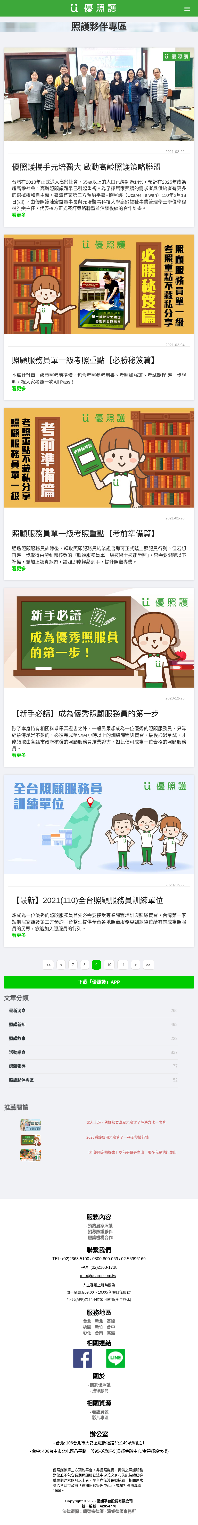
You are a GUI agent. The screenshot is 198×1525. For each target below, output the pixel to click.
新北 (99, 1321)
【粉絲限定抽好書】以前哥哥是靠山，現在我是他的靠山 (131, 1152)
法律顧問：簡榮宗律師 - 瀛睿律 (99, 1511)
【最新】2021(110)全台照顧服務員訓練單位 (87, 900)
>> (148, 965)
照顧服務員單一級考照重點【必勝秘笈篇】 (85, 360)
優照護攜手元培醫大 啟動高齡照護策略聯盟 (86, 167)
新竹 (99, 1327)
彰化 (87, 1333)
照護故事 (17, 1038)
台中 (111, 1327)
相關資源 (99, 1403)
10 (109, 965)
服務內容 (99, 1217)
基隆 (111, 1321)
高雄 (111, 1333)
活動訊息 (17, 1052)
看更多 (19, 215)
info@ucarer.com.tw (98, 1275)
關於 (99, 1376)
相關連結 (99, 1343)
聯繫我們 (99, 1250)
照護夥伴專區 (21, 1080)
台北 (87, 1321)
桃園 (87, 1327)
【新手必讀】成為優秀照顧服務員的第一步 (85, 713)
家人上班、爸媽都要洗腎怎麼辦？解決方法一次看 (126, 1122)
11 (123, 965)
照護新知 (17, 1024)
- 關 (99, 1385)
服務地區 (99, 1312)
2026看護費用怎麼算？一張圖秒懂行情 (117, 1137)
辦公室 (99, 1434)
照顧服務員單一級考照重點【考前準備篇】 (85, 533)
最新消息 (17, 1010)
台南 (99, 1333)
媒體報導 (17, 1066)
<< (48, 965)
